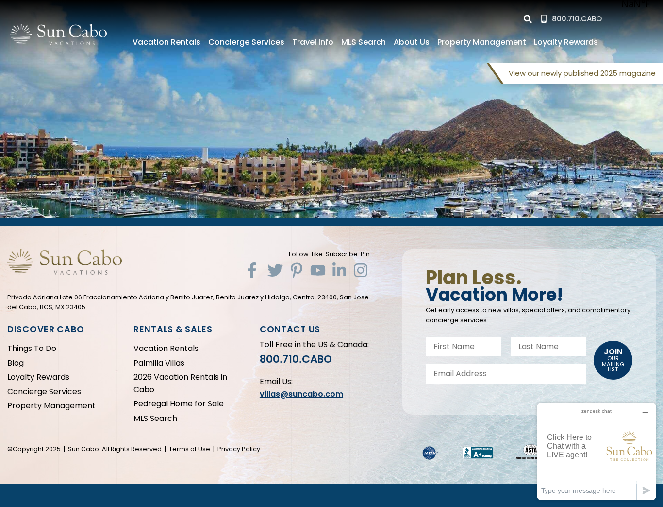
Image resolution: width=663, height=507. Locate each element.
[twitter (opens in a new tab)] (275, 270)
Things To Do (31, 348)
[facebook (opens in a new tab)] (254, 270)
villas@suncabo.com (301, 394)
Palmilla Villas (158, 362)
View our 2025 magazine (582, 73)
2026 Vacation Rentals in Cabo (180, 383)
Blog (15, 362)
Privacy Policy (238, 449)
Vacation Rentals (166, 42)
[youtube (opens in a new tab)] (318, 270)
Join (613, 359)
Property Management (481, 42)
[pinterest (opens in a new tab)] (296, 270)
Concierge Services (246, 42)
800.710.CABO (296, 359)
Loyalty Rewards (566, 42)
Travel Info (312, 42)
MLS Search (363, 42)
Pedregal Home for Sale (178, 403)
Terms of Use (189, 449)
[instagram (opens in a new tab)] (360, 270)
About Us (412, 42)
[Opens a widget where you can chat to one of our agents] (596, 451)
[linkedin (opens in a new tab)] (339, 270)
